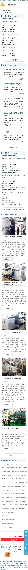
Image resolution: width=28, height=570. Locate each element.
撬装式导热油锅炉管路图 (7, 501)
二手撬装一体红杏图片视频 (8, 505)
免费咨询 (14, 540)
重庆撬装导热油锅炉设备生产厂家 (9, 475)
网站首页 (3, 546)
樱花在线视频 (6, 563)
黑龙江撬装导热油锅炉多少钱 (8, 467)
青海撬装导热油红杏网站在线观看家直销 (9, 519)
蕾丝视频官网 (19, 567)
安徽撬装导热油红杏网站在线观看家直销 (9, 516)
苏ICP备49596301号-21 (17, 551)
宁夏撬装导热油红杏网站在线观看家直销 (9, 523)
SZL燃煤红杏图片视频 (10, 34)
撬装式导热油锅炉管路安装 (8, 508)
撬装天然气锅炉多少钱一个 (8, 493)
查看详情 (21, 79)
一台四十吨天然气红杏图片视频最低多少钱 (13, 283)
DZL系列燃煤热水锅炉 (10, 47)
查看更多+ (7, 259)
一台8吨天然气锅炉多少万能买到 (14, 69)
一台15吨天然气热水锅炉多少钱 (13, 98)
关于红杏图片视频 (5, 548)
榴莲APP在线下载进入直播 (7, 567)
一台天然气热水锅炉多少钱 (12, 332)
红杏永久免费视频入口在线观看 (14, 546)
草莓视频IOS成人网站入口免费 (19, 565)
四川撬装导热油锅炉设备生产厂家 (9, 464)
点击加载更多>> (14, 60)
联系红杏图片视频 (16, 548)
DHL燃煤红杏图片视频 (10, 21)
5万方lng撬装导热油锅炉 (7, 527)
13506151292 (18, 536)
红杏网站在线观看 (16, 550)
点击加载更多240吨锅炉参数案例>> (14, 209)
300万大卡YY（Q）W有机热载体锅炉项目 (13, 193)
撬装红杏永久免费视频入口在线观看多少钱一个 (9, 512)
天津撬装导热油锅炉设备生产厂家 (9, 486)
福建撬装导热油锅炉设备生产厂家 (9, 490)
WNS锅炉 (7, 132)
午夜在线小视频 (6, 565)
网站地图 (2, 561)
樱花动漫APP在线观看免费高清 (13, 561)
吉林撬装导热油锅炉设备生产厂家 (9, 471)
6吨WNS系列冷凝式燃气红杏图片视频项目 (13, 176)
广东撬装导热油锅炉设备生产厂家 (9, 479)
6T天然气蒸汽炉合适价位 (12, 428)
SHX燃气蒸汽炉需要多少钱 (12, 378)
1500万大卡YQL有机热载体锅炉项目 (13, 159)
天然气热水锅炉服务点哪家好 (13, 237)
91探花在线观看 (15, 563)
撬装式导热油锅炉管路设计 (8, 497)
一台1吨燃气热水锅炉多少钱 (12, 84)
